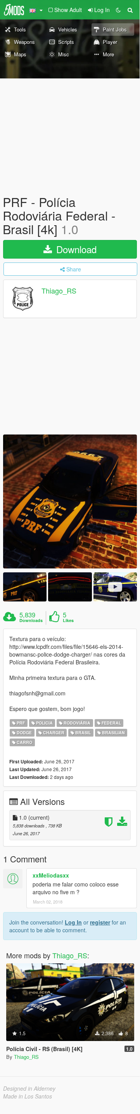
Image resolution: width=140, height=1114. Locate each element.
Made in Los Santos (27, 1096)
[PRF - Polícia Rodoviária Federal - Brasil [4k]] (70, 501)
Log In (73, 922)
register (100, 922)
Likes (68, 620)
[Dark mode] (118, 9)
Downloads (31, 620)
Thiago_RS (58, 290)
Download (75, 249)
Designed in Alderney (29, 1088)
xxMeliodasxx (51, 875)
